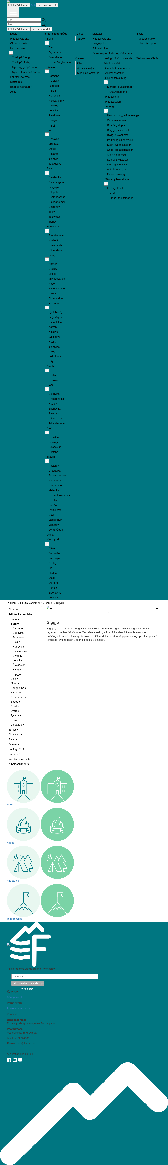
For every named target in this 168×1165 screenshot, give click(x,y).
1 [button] (99, 613)
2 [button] (103, 613)
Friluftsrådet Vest (18, 5)
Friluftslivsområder (30, 603)
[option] (104, 607)
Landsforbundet (47, 5)
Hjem (13, 603)
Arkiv (33, 5)
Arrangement (14, 997)
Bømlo (48, 603)
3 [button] (108, 613)
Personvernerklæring (19, 1008)
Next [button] (157, 608)
